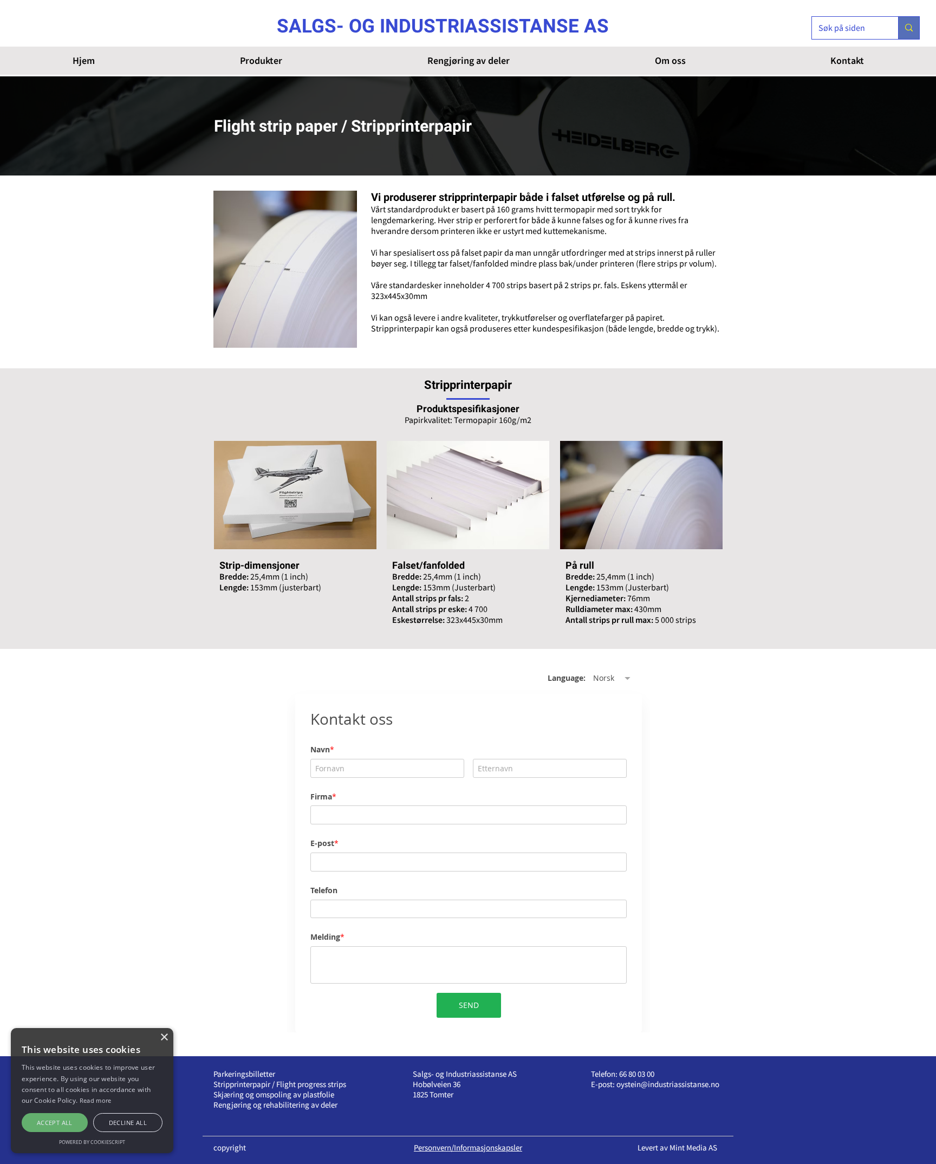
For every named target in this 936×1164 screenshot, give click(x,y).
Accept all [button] (55, 1123)
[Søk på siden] (908, 28)
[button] (260, 61)
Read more (96, 1100)
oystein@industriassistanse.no (667, 1084)
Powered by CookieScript (92, 1142)
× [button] (164, 1037)
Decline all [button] (128, 1123)
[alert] (92, 1090)
